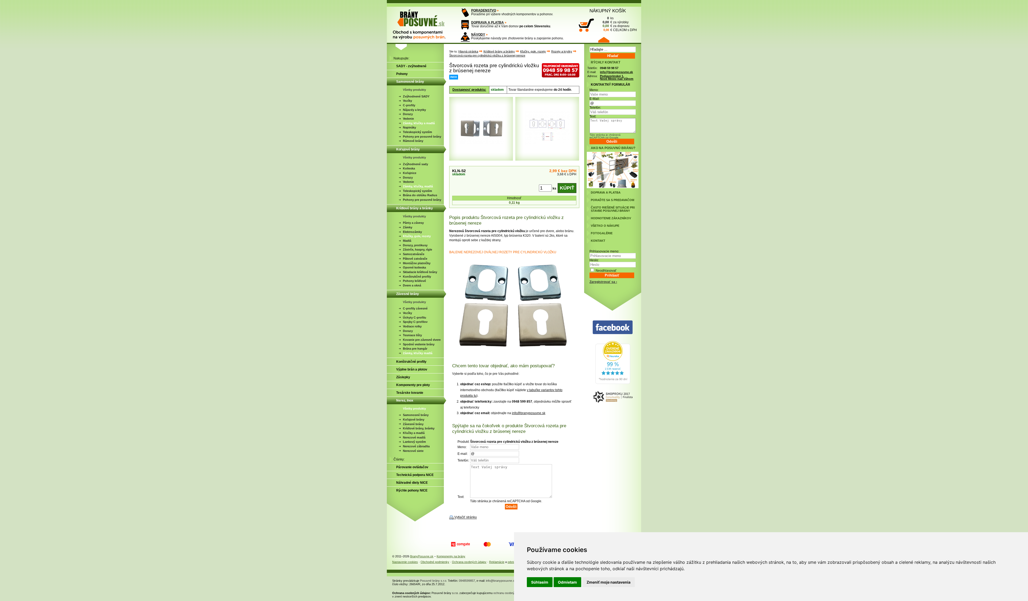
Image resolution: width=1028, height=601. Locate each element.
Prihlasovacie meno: (604, 251)
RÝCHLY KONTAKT (605, 62)
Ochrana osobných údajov (469, 562)
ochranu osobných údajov (510, 593)
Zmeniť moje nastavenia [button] (608, 582)
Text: (592, 116)
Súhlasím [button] (539, 582)
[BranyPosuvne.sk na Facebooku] (612, 327)
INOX (453, 76)
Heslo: (594, 260)
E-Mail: (594, 99)
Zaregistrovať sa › (603, 282)
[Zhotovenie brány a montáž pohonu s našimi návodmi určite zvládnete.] (465, 37)
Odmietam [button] (567, 582)
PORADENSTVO (483, 10)
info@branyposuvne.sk (528, 413)
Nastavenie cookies (405, 562)
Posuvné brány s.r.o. (433, 580)
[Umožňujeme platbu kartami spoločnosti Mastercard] (487, 544)
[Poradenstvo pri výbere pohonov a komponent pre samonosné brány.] (465, 13)
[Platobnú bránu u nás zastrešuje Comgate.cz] (460, 544)
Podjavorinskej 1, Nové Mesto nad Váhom (616, 77)
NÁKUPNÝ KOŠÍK (607, 10)
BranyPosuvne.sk (421, 556)
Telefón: (595, 107)
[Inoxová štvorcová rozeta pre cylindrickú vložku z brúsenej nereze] (514, 354)
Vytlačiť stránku (465, 517)
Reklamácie (496, 562)
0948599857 (467, 580)
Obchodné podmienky (435, 562)
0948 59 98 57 (609, 68)
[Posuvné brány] (423, 22)
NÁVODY (478, 34)
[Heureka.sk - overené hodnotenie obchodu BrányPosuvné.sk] (612, 383)
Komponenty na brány (451, 556)
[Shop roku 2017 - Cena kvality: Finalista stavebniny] (612, 397)
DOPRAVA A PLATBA (487, 22)
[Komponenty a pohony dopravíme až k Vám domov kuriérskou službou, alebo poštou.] (465, 25)
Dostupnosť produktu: (469, 90)
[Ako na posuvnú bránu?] (612, 187)
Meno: (594, 90)
